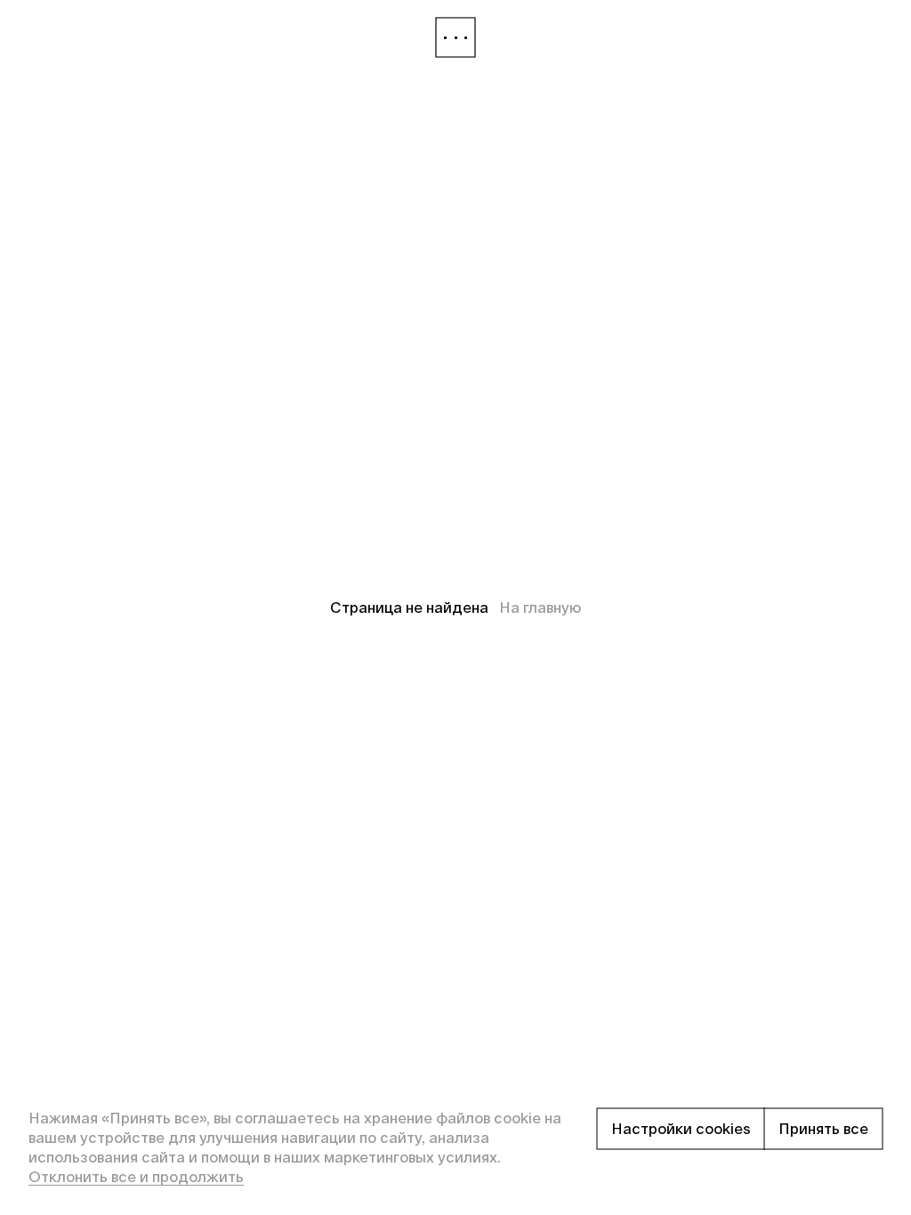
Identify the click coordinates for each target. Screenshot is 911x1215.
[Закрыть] (455, 37)
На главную (540, 607)
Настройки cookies (681, 1129)
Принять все (823, 1129)
